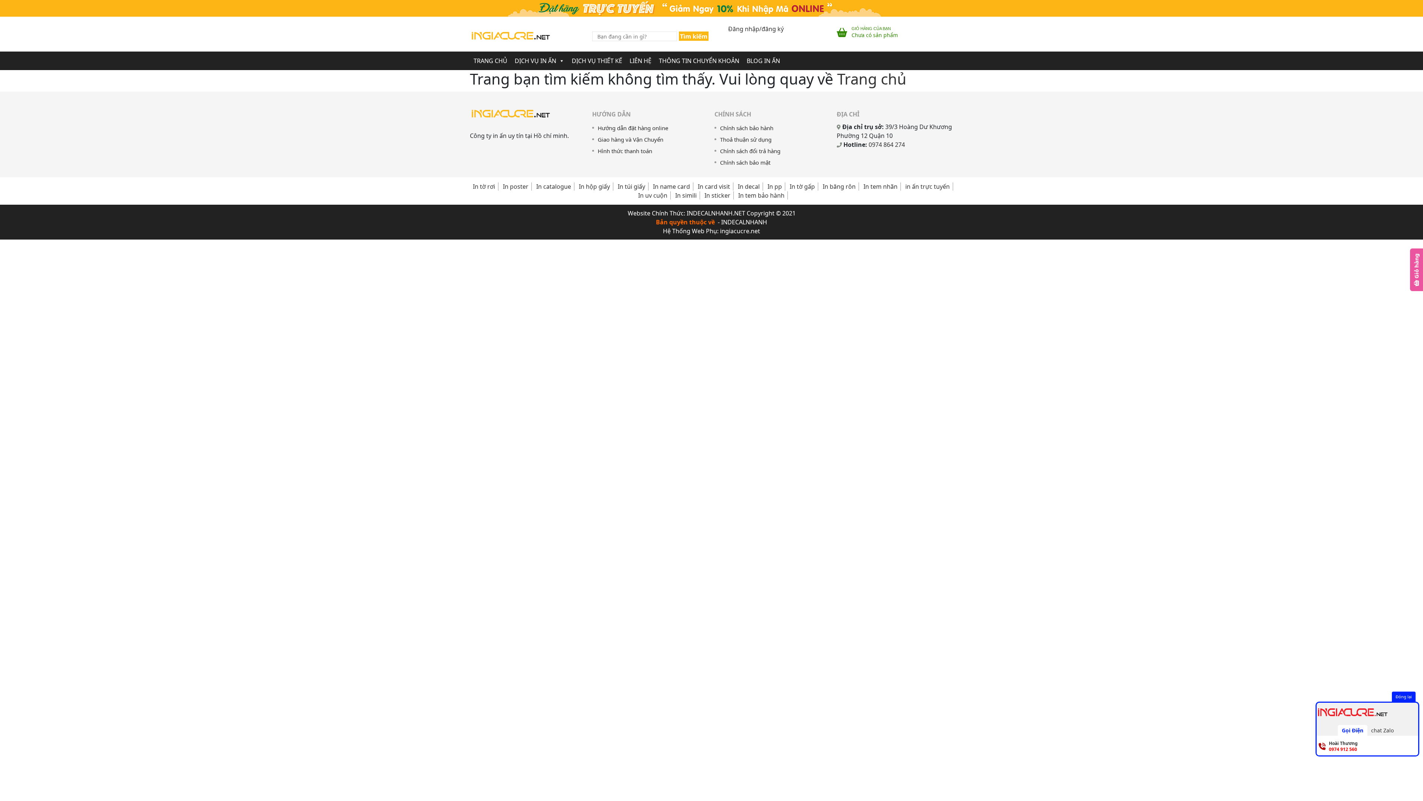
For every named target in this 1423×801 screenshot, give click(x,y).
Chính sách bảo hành (746, 128)
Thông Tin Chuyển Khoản (699, 61)
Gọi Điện (1352, 730)
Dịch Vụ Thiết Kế (597, 61)
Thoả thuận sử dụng (746, 139)
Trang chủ (490, 61)
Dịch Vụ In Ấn (535, 61)
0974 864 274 (887, 145)
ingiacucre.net (740, 231)
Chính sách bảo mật (745, 162)
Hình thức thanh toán (625, 151)
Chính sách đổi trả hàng (750, 151)
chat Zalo (1382, 730)
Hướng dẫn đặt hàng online (633, 128)
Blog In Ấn (763, 61)
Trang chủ (871, 79)
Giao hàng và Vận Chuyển (630, 139)
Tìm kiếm (693, 36)
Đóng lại (1404, 696)
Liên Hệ (640, 61)
